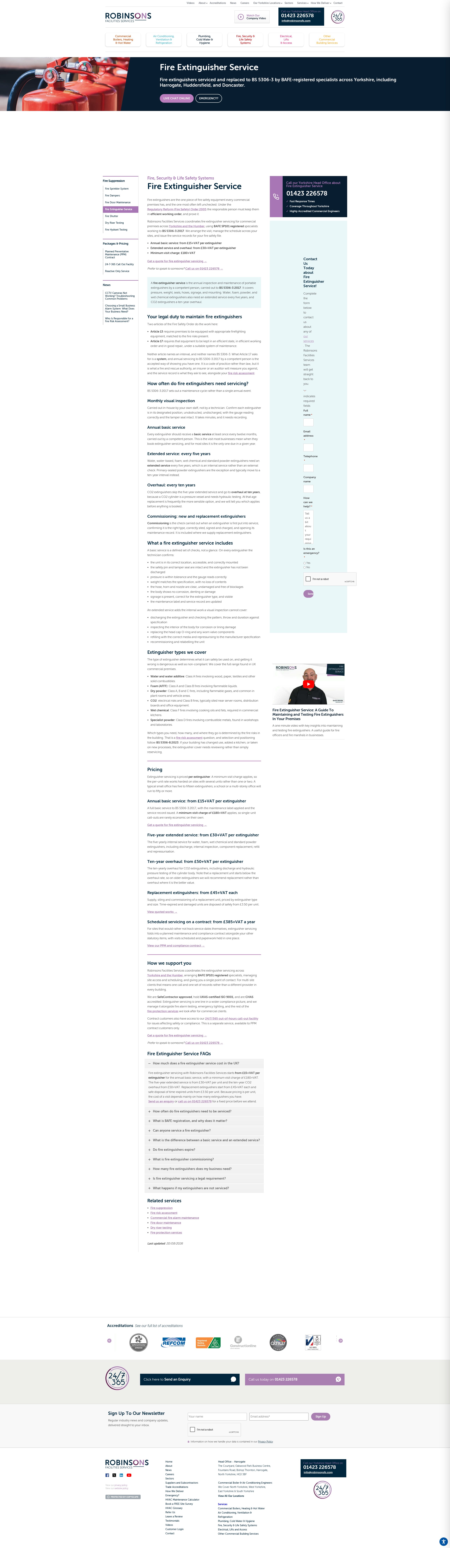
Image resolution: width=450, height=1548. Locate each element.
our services (308, 339)
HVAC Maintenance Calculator (182, 1499)
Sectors (169, 1478)
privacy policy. (121, 1485)
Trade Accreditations (176, 1487)
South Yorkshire (245, 1491)
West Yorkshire (257, 1487)
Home (168, 1461)
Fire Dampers (112, 195)
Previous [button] (109, 1341)
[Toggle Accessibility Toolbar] (443, 1541)
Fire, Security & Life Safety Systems (237, 1525)
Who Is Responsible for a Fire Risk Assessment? (119, 320)
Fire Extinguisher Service (118, 209)
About (168, 1466)
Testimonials (172, 1521)
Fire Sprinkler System (117, 188)
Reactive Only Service (117, 271)
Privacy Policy (265, 1441)
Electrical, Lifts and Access (232, 1529)
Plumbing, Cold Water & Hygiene (236, 1521)
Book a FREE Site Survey (179, 1504)
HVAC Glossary (173, 1508)
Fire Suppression (114, 181)
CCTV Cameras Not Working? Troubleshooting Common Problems (120, 296)
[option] (137, 1342)
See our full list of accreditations (159, 1326)
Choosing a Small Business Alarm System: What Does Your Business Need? (120, 308)
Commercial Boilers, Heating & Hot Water (241, 1508)
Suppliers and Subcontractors (181, 1483)
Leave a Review (174, 1516)
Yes (308, 562)
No (308, 567)
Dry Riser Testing (114, 223)
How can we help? (308, 502)
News (168, 1470)
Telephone (310, 458)
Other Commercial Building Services (238, 1534)
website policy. (121, 1488)
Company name (308, 479)
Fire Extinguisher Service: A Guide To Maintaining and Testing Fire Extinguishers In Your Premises (307, 714)
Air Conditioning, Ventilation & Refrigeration (235, 1514)
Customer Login (174, 1529)
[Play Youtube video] (308, 684)
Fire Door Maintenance (118, 202)
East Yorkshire (226, 1491)
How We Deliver (174, 1491)
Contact (169, 1533)
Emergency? (172, 1495)
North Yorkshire (239, 1487)
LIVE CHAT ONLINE (176, 98)
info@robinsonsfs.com (296, 20)
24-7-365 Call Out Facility (119, 264)
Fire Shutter (111, 216)
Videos (169, 1525)
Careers (169, 1474)
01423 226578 (297, 15)
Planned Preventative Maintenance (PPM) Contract (117, 254)
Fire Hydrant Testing (116, 229)
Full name (307, 412)
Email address (308, 435)
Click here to (167, 1379)
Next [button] (341, 1341)
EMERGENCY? (208, 98)
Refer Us (170, 1512)
